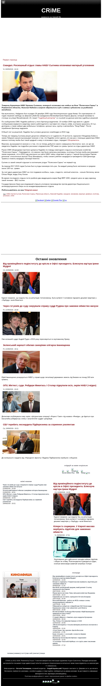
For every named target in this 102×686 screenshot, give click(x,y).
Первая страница (10, 60)
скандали (66, 194)
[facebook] (39, 200)
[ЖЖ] (78, 473)
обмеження (52, 666)
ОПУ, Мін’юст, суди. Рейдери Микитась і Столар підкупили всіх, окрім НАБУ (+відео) (49, 385)
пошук (42, 653)
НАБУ (8, 194)
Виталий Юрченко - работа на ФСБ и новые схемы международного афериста (71, 601)
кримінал (89, 194)
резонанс (6, 196)
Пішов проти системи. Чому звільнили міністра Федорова (74, 593)
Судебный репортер (47, 118)
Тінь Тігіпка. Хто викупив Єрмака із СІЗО (67, 621)
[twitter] (47, 200)
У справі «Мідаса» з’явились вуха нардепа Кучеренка (72, 617)
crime (12, 196)
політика (96, 194)
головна (10, 653)
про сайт (29, 653)
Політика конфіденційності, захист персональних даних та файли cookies (51, 676)
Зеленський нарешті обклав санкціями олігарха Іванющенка (36, 345)
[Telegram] (83, 473)
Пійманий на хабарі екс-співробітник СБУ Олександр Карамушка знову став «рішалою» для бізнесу (72, 607)
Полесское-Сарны (28, 194)
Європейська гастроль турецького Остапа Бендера (72, 597)
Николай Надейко (56, 194)
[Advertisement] (51, 228)
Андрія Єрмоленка (74, 661)
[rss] (65, 200)
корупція (82, 194)
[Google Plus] (56, 200)
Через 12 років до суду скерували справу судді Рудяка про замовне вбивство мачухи (50, 306)
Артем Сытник (16, 194)
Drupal (31, 661)
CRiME (51, 10)
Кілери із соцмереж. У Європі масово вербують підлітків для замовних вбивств (74, 529)
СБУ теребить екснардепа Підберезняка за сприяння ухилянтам (39, 424)
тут (77, 668)
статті (23, 653)
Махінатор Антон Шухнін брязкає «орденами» (69, 638)
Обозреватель (73, 140)
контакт (36, 653)
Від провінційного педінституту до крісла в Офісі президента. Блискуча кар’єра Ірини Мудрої (73, 486)
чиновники (74, 194)
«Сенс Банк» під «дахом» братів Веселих (68, 630)
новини (17, 653)
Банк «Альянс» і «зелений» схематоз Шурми (69, 634)
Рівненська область (42, 194)
